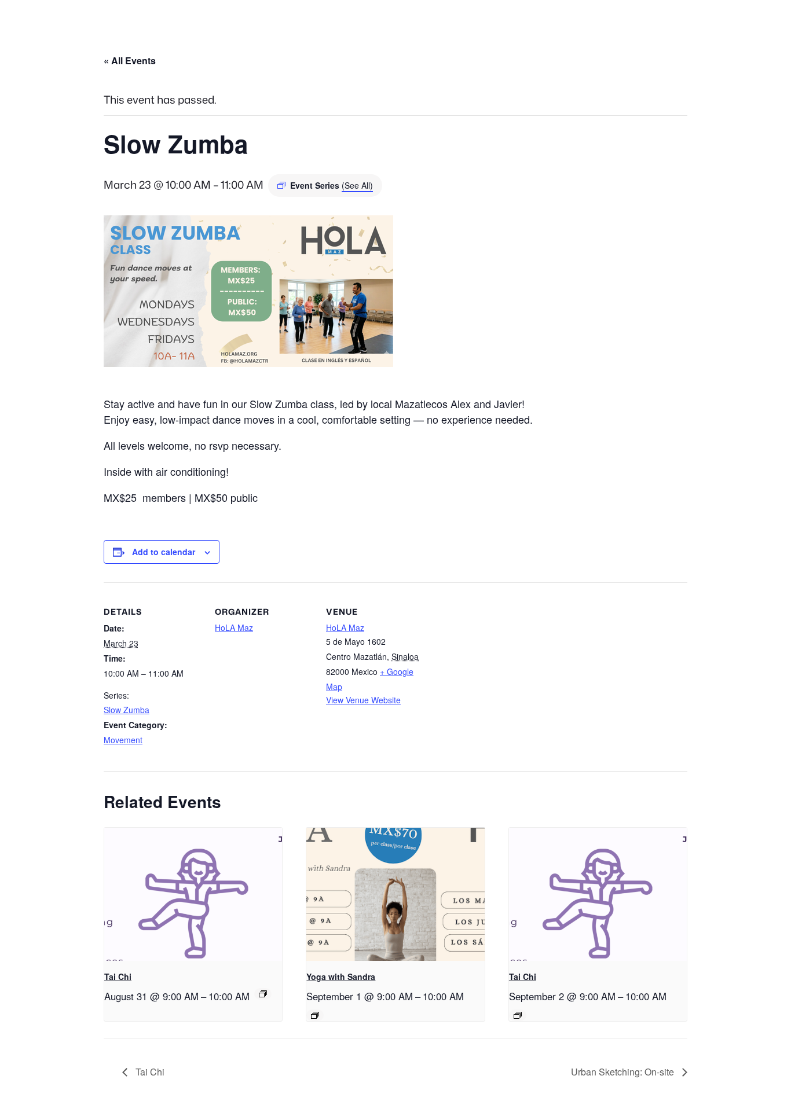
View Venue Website (363, 700)
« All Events (130, 60)
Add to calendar (163, 551)
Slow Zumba (126, 709)
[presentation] (193, 894)
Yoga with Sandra (340, 976)
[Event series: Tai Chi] (263, 993)
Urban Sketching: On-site (623, 1071)
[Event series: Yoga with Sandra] (315, 1015)
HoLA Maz (234, 627)
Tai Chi (117, 976)
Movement (123, 740)
